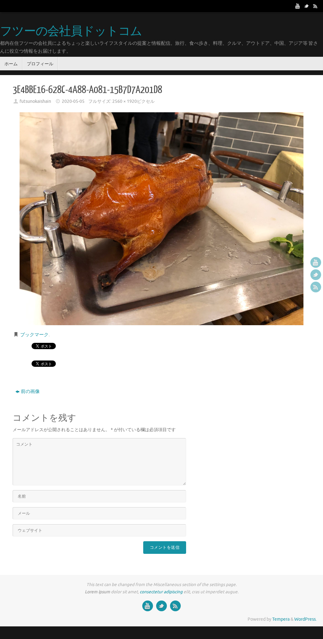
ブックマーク (34, 335)
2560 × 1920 (124, 101)
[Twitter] (306, 6)
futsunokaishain (35, 101)
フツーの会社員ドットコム (71, 31)
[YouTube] (297, 6)
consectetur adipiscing (161, 592)
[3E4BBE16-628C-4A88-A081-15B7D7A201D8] (161, 218)
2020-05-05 (73, 101)
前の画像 (30, 392)
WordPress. (305, 619)
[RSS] (315, 6)
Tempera (281, 619)
